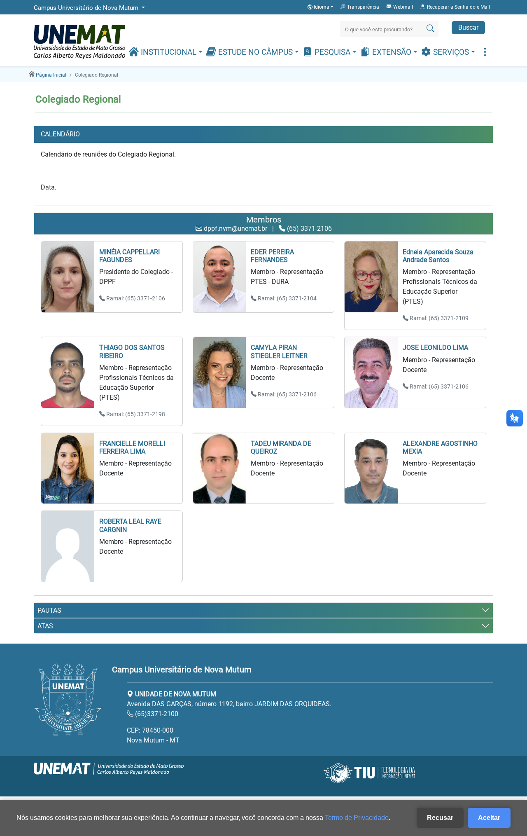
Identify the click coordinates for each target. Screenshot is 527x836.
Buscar (468, 27)
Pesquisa (332, 52)
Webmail (402, 7)
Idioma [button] (321, 7)
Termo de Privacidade (357, 817)
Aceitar (489, 817)
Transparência (362, 7)
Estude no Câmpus (255, 52)
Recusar (440, 817)
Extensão (391, 52)
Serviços (451, 52)
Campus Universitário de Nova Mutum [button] (87, 8)
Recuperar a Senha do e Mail (458, 7)
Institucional (168, 52)
